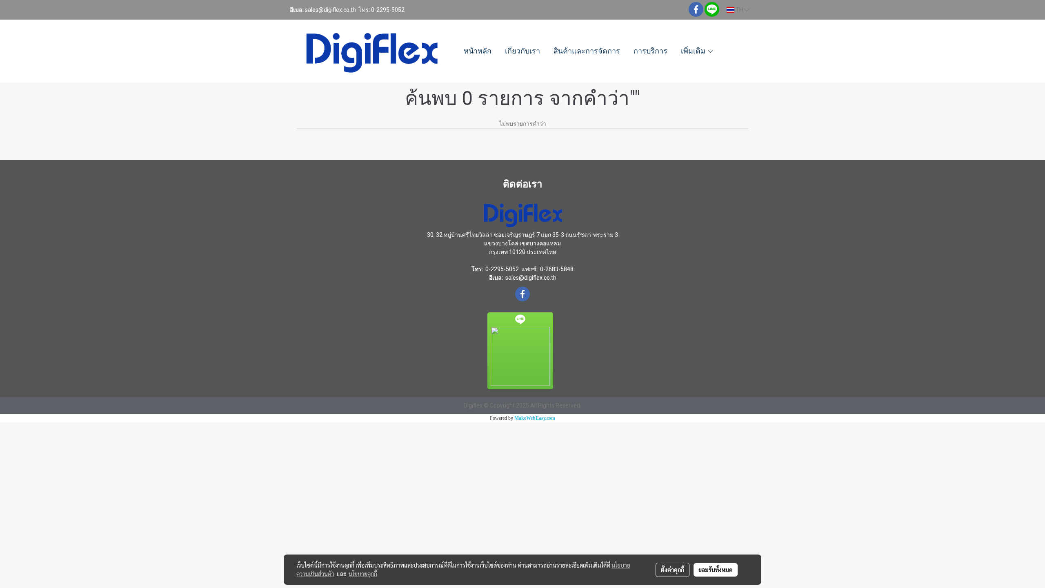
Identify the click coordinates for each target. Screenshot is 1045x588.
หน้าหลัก (477, 51)
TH (739, 10)
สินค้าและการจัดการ (587, 51)
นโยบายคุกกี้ (363, 573)
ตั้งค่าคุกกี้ (672, 569)
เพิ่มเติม (694, 51)
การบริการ (650, 51)
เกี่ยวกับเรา (522, 51)
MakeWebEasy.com (534, 418)
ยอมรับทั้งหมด (715, 569)
